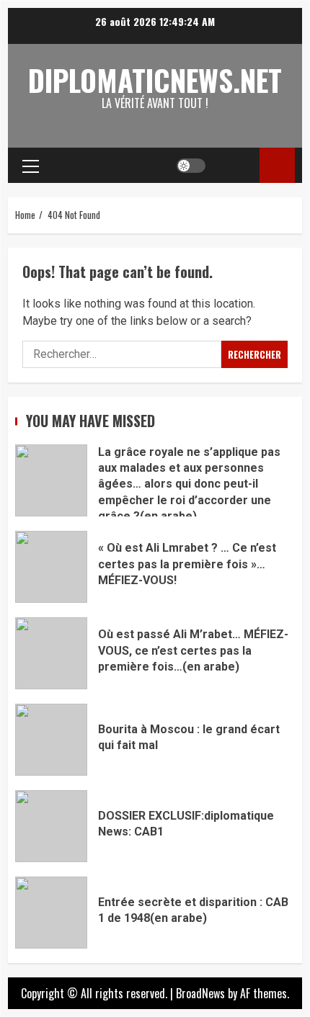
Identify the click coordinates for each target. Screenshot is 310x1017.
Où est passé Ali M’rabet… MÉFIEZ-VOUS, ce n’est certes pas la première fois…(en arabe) (51, 653)
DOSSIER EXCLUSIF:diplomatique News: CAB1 (51, 826)
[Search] (235, 165)
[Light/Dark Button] (191, 165)
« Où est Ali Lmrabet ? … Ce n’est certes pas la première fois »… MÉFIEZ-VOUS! (51, 567)
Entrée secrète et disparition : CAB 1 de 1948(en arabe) (51, 913)
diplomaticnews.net (155, 80)
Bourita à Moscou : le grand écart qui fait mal (51, 740)
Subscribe (277, 165)
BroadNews (200, 993)
